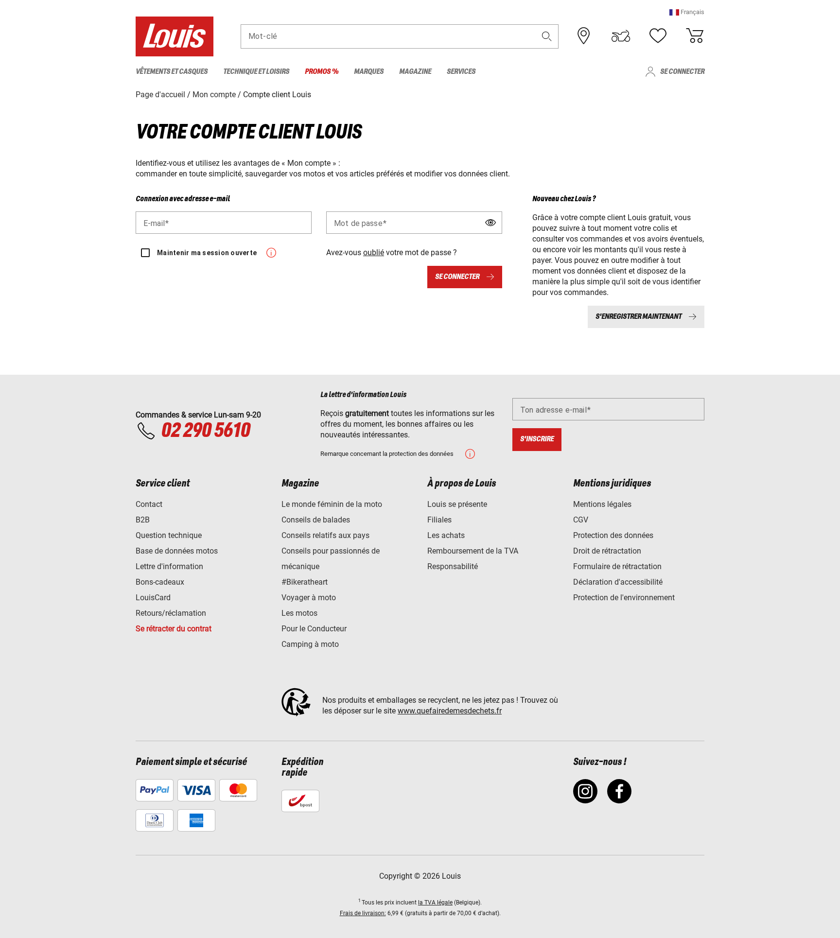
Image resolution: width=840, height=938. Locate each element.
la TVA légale (435, 902)
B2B (143, 519)
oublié (373, 252)
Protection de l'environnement (624, 597)
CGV (580, 519)
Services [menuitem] (461, 72)
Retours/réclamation (171, 613)
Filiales (439, 519)
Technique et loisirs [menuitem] (256, 72)
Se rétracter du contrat (173, 628)
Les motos (299, 613)
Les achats (446, 535)
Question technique (169, 535)
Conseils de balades (315, 519)
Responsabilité (452, 566)
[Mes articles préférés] (657, 36)
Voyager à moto (308, 597)
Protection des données (613, 535)
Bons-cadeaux (160, 582)
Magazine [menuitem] (415, 72)
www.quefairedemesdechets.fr (450, 710)
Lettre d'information (169, 566)
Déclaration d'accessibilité (618, 582)
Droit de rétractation (607, 551)
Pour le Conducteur (314, 628)
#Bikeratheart (304, 582)
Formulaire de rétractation (617, 566)
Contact (149, 504)
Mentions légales (602, 504)
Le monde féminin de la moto (331, 504)
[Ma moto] (620, 36)
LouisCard (153, 597)
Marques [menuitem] (369, 72)
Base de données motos (177, 551)
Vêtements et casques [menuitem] (172, 72)
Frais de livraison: (363, 913)
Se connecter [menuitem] (682, 72)
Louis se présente (457, 504)
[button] (686, 12)
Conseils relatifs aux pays (325, 535)
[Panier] (694, 36)
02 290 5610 (205, 431)
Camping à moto (310, 644)
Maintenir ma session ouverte (207, 253)
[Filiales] (584, 36)
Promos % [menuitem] (321, 72)
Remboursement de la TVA (472, 551)
